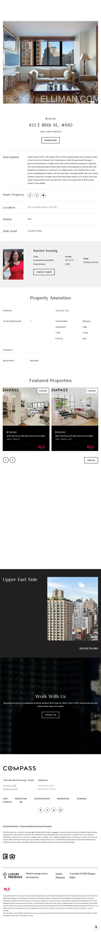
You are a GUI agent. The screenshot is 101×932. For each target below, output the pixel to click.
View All (91, 460)
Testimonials (81, 798)
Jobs (21, 801)
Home (5, 798)
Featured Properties (42, 798)
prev (12, 103)
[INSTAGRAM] (47, 810)
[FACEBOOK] (40, 810)
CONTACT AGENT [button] (44, 272)
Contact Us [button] (50, 715)
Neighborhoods (63, 798)
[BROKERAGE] (60, 810)
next (18, 103)
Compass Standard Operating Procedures (36, 826)
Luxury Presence (60, 875)
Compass (55, 832)
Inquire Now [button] (50, 140)
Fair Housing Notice (10, 826)
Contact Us (7, 802)
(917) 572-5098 (69, 262)
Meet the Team (21, 798)
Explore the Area (89, 648)
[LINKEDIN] (53, 810)
